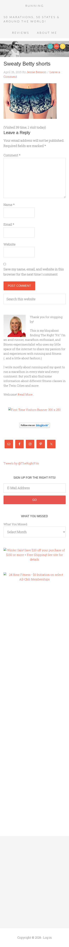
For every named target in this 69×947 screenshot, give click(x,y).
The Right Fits (34, 49)
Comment (12, 155)
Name (9, 205)
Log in (47, 937)
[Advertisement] (18, 645)
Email (9, 224)
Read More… (26, 394)
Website (10, 244)
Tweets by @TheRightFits (21, 463)
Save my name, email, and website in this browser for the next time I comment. (34, 271)
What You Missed (15, 524)
